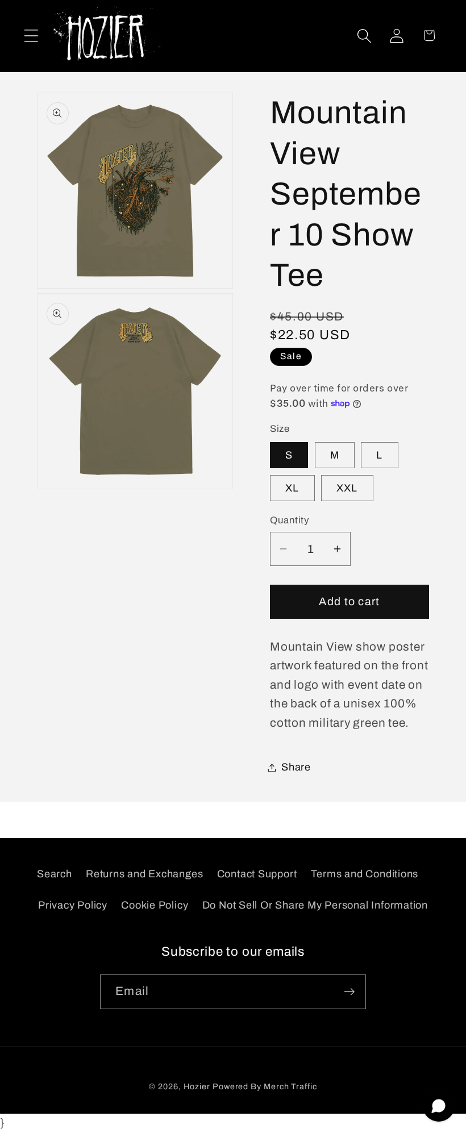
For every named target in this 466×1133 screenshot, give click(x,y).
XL (292, 488)
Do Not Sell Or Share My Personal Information (315, 905)
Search (54, 874)
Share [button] (296, 767)
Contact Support (257, 874)
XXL (347, 488)
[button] (31, 35)
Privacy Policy (72, 905)
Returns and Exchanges (144, 874)
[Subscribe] (349, 991)
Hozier (197, 1086)
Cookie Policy (154, 905)
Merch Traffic (290, 1086)
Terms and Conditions (365, 874)
